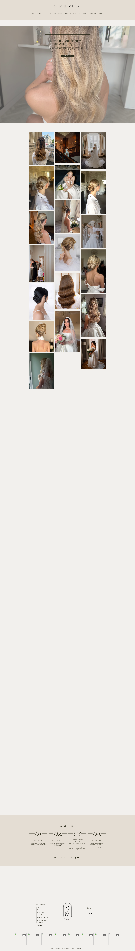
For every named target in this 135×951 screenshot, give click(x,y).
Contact (39, 925)
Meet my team (41, 912)
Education (40, 922)
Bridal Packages (41, 920)
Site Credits (78, 948)
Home (38, 907)
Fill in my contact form (36, 843)
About (39, 910)
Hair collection (41, 915)
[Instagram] (89, 913)
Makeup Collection (42, 917)
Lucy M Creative (70, 948)
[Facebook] (91, 913)
